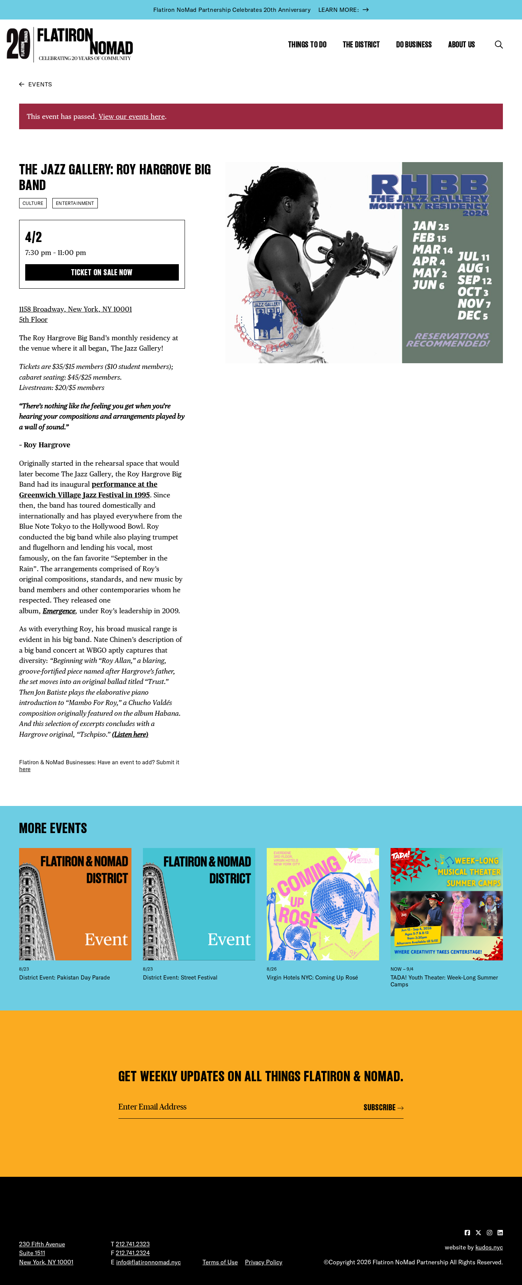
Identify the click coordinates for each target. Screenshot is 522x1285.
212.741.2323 (133, 1244)
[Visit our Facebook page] (468, 1232)
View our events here (132, 116)
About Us (461, 44)
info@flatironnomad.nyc (148, 1262)
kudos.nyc (489, 1247)
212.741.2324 (133, 1253)
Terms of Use (220, 1262)
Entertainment (75, 203)
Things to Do (307, 44)
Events (40, 84)
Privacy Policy (263, 1262)
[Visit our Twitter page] (479, 1232)
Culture (33, 203)
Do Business (414, 44)
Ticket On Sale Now (102, 272)
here (25, 769)
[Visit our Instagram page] (490, 1232)
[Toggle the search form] (499, 44)
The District (361, 44)
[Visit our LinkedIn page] (500, 1232)
